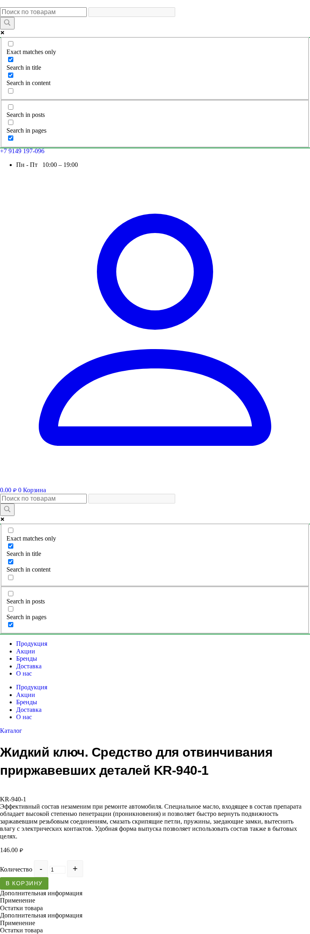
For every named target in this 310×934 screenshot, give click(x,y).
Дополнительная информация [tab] (41, 893)
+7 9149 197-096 (22, 151)
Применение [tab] (17, 900)
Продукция (31, 643)
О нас (24, 673)
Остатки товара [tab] (21, 908)
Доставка (29, 666)
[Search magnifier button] (7, 23)
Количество (16, 869)
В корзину (24, 883)
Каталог (11, 730)
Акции (25, 651)
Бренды (26, 658)
